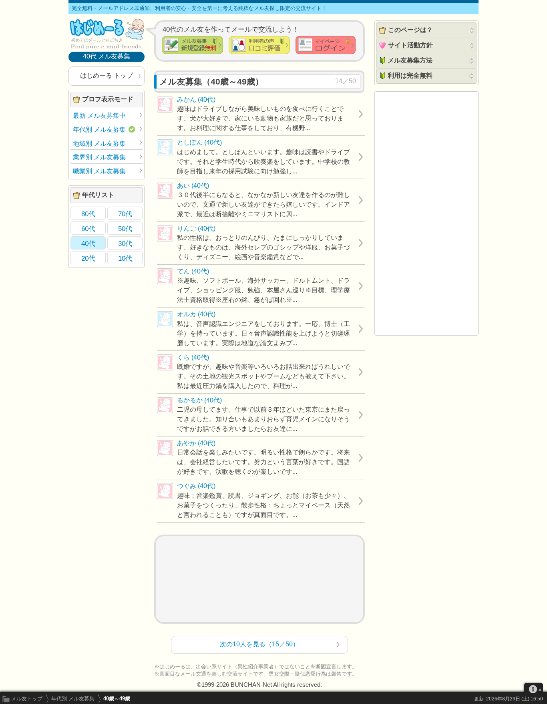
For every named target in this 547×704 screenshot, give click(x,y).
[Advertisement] (259, 579)
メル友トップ (26, 699)
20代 (88, 258)
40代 (88, 243)
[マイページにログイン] (326, 45)
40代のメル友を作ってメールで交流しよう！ (231, 29)
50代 (125, 229)
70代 (125, 214)
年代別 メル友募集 (73, 699)
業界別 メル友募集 (99, 157)
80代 (88, 214)
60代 (88, 229)
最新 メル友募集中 (99, 115)
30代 (125, 243)
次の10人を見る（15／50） (259, 644)
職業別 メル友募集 (99, 171)
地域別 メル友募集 (99, 143)
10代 (125, 258)
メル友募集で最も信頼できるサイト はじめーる (106, 34)
